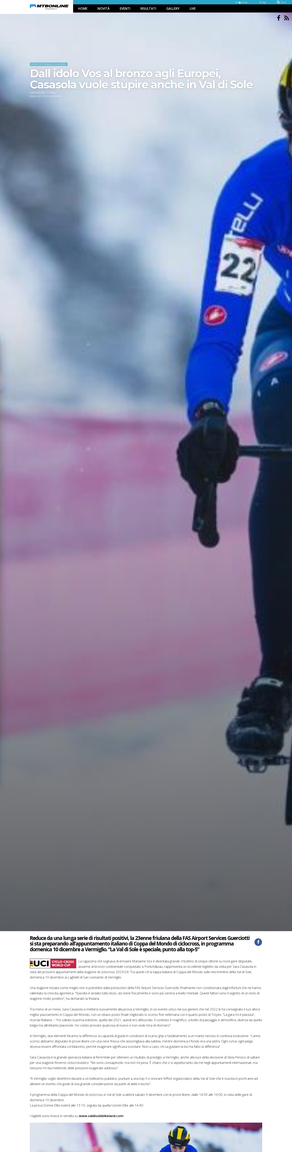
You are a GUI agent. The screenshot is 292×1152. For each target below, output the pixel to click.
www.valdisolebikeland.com (100, 1115)
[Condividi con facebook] (258, 942)
